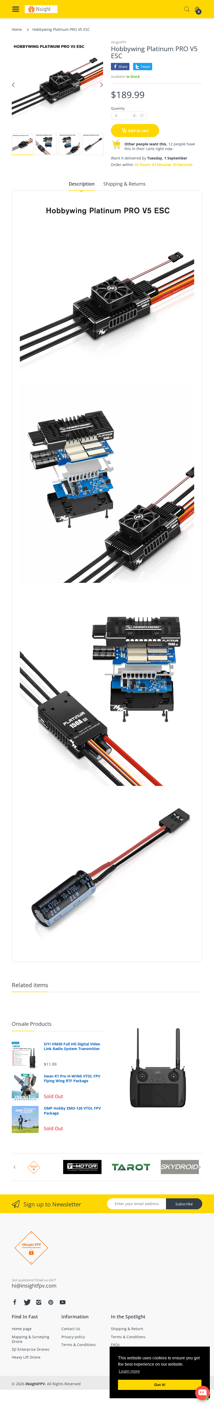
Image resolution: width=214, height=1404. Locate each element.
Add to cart (138, 130)
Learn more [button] (129, 1371)
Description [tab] (81, 184)
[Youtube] (63, 1302)
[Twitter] (26, 1302)
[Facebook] (14, 1302)
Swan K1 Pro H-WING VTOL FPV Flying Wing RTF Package (72, 1078)
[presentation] (14, 1167)
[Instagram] (38, 1302)
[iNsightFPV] (41, 9)
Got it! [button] (159, 1385)
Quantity (118, 108)
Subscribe (184, 1203)
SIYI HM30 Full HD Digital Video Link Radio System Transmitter (72, 1046)
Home (17, 29)
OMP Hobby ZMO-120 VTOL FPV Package (72, 1110)
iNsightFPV (118, 42)
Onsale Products (32, 1023)
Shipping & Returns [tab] (124, 184)
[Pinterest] (51, 1302)
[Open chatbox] (202, 1393)
